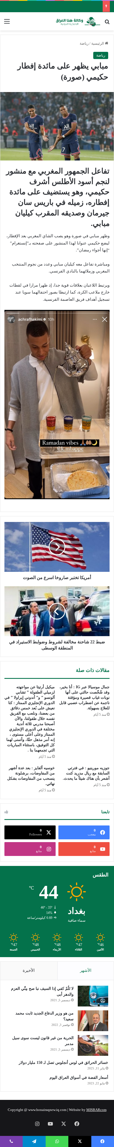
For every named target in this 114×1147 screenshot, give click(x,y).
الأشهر (85, 970)
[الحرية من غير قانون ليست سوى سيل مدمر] (93, 1045)
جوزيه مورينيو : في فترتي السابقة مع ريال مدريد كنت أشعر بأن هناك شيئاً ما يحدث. (86, 773)
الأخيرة (29, 970)
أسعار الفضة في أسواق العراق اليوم (79, 1077)
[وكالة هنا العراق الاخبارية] (78, 21)
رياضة (84, 43)
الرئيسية (98, 43)
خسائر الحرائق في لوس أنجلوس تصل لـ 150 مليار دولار (63, 1063)
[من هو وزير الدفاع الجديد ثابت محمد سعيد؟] (93, 1020)
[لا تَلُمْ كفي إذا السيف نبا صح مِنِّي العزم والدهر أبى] (93, 996)
